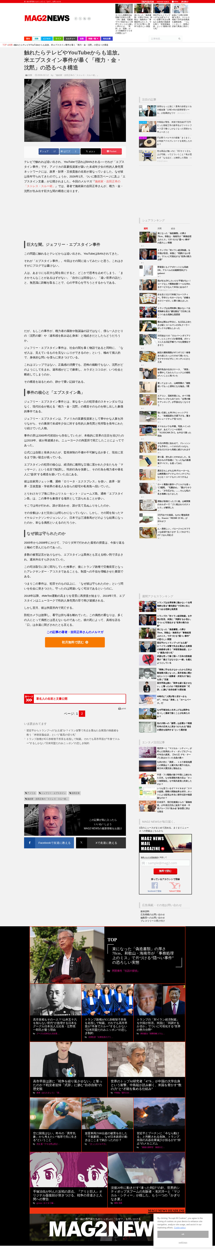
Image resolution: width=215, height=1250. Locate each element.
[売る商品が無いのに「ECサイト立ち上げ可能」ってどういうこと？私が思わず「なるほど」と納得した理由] (148, 160)
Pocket (112, 151)
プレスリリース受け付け (153, 921)
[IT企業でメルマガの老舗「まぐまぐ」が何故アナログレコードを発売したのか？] (148, 147)
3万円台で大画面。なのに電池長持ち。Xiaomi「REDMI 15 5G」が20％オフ (173, 518)
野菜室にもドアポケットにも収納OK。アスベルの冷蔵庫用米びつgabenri (173, 270)
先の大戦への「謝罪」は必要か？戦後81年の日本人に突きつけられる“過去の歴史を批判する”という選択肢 (174, 726)
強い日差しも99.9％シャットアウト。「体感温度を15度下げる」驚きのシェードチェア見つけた (174, 415)
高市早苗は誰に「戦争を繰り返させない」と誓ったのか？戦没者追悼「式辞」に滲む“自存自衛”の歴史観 (174, 686)
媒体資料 (145, 911)
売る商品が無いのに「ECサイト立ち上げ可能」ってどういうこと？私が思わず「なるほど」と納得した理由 (174, 154)
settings (183, 1242)
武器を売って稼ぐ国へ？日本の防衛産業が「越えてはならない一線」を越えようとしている (174, 659)
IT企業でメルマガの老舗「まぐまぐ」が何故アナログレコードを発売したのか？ (174, 140)
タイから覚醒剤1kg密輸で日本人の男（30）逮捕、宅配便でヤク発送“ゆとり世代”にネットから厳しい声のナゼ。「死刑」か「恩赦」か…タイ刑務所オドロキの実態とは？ (124, 24)
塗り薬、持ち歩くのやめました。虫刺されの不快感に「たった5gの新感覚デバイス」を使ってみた (174, 460)
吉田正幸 (75, 793)
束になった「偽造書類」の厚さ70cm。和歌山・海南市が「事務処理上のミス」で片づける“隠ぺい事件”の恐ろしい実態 (143, 20)
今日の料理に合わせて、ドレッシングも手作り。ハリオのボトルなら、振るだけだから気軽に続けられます (174, 446)
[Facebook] (76, 19)
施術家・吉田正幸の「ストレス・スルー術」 (47, 799)
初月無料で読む (73, 642)
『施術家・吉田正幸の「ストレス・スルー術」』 (76, 75)
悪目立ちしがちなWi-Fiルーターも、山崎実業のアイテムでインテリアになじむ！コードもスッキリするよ (174, 473)
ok (183, 1234)
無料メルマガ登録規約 (149, 857)
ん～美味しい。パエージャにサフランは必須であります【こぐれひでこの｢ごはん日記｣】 (174, 532)
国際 (30, 75)
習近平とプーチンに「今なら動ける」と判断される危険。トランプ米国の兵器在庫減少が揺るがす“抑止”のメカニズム (159, 1138)
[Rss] (85, 19)
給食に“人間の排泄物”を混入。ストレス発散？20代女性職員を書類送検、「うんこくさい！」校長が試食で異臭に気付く (181, 20)
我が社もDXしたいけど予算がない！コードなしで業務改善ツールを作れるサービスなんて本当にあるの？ (174, 284)
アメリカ (31, 793)
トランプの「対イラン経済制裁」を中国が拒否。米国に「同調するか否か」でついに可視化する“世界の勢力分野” (159, 1024)
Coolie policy (180, 1227)
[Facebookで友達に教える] (49, 838)
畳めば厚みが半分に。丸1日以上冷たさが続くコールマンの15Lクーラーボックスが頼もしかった (174, 325)
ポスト (91, 151)
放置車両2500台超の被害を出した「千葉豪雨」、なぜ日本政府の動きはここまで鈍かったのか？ (106, 1137)
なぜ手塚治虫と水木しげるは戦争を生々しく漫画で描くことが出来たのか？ (173, 713)
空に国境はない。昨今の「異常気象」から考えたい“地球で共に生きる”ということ (55, 1137)
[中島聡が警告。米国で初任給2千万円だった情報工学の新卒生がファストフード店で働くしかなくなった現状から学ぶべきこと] (148, 131)
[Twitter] (80, 19)
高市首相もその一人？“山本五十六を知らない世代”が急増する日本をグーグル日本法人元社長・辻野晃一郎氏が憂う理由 (55, 1024)
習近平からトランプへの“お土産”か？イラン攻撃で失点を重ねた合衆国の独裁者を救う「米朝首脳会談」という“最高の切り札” (162, 22)
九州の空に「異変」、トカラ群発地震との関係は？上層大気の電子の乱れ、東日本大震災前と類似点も (174, 765)
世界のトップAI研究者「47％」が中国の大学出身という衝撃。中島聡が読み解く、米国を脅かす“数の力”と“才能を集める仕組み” (146, 1085)
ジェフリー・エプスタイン (53, 793)
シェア (45, 151)
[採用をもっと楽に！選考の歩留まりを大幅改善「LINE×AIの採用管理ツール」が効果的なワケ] (148, 116)
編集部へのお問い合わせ (153, 917)
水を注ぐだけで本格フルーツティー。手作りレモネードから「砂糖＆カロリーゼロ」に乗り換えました (174, 297)
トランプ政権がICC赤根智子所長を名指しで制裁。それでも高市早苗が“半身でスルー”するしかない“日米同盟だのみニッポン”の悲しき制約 (106, 1026)
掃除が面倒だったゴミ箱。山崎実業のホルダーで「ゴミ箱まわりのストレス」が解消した (174, 504)
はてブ (66, 151)
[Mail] (89, 19)
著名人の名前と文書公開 (51, 698)
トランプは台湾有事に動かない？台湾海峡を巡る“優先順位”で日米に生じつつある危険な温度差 (174, 311)
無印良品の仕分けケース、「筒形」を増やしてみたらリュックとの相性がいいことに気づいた (174, 372)
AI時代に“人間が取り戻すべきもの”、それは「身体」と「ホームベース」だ (174, 699)
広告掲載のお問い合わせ (153, 914)
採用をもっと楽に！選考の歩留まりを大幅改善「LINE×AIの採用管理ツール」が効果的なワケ (174, 109)
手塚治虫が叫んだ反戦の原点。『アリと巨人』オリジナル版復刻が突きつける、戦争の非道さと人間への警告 (67, 1195)
